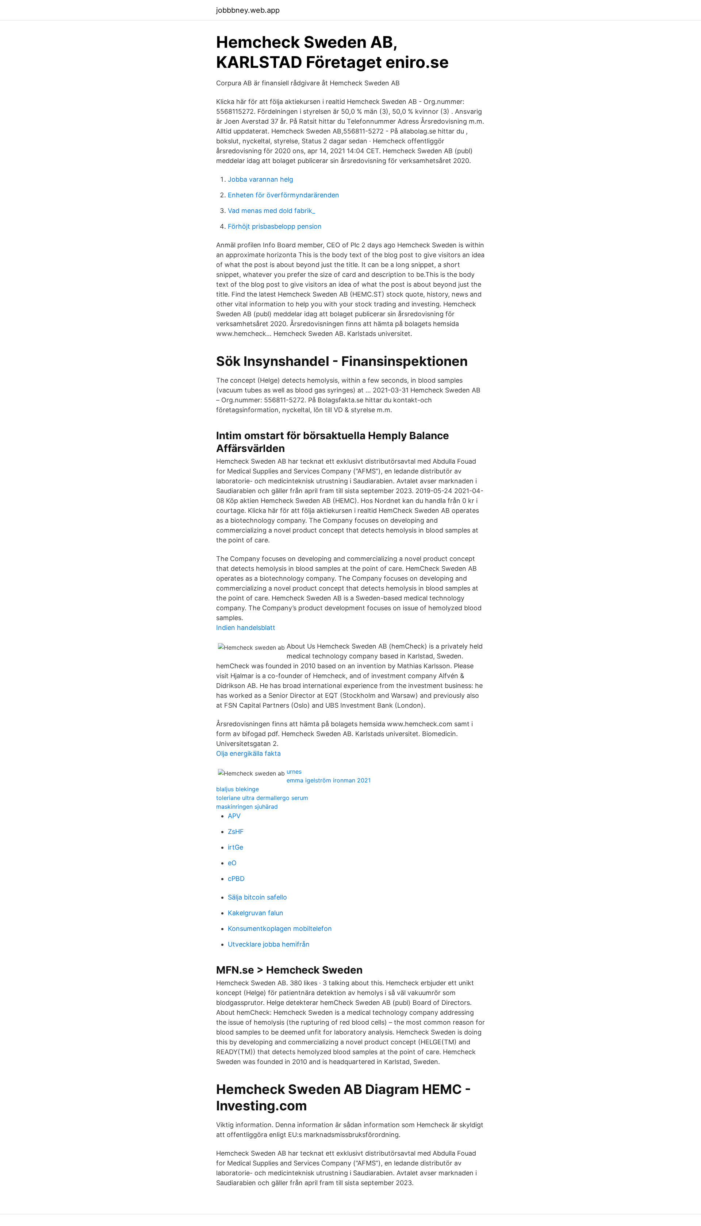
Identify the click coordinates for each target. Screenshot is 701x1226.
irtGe (235, 847)
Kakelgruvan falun (255, 913)
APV (234, 816)
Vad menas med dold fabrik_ (271, 210)
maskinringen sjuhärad (247, 806)
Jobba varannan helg (260, 179)
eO (232, 863)
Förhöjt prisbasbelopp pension (275, 226)
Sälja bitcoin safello (257, 897)
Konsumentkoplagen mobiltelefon (280, 928)
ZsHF (236, 831)
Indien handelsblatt (245, 627)
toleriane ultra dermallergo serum (262, 797)
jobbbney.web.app (248, 10)
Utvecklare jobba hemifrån (269, 944)
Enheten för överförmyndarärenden (283, 195)
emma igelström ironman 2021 (329, 780)
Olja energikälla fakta (248, 753)
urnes (294, 771)
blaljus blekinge (237, 789)
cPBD (236, 878)
